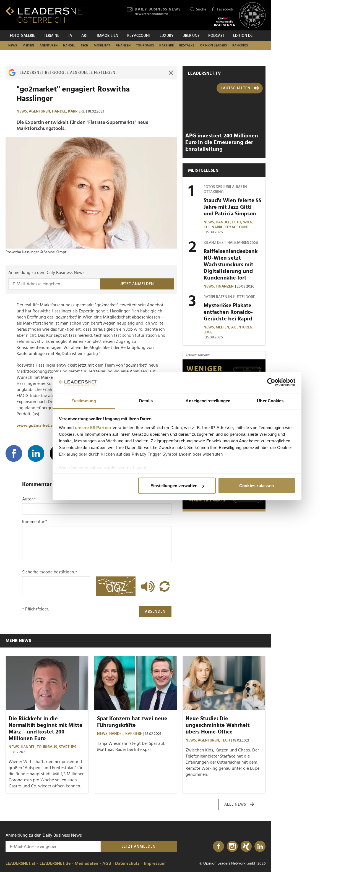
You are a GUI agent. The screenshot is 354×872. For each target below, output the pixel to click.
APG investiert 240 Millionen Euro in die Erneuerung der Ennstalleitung (221, 142)
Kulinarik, (214, 227)
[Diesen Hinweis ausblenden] (171, 72)
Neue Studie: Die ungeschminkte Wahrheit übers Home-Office (218, 725)
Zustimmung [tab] (83, 400)
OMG (208, 332)
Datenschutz (127, 863)
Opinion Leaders (213, 45)
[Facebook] (218, 846)
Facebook (225, 9)
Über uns (191, 36)
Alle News (235, 804)
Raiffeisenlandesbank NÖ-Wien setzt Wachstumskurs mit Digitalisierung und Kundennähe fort (231, 265)
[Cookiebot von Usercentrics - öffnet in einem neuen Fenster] (271, 382)
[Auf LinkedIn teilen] (36, 453)
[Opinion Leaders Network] (252, 15)
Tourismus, (48, 747)
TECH (84, 45)
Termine (51, 36)
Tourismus (145, 45)
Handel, (60, 111)
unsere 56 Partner (93, 427)
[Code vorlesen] (146, 586)
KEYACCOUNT (139, 36)
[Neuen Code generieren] (164, 586)
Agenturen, (40, 111)
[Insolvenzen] (224, 21)
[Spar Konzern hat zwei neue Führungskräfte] (135, 683)
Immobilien (107, 36)
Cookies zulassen (256, 485)
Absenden (155, 611)
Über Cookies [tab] (270, 400)
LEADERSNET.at (20, 863)
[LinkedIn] (260, 846)
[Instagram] (232, 846)
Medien (28, 45)
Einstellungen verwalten (173, 485)
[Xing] (246, 846)
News (12, 45)
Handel (69, 45)
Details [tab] (146, 400)
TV (70, 36)
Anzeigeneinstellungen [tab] (208, 400)
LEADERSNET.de (55, 863)
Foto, (237, 222)
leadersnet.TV (204, 73)
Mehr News (18, 640)
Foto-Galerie (22, 36)
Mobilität (102, 45)
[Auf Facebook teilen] (14, 453)
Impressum (154, 863)
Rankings (240, 45)
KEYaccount (237, 227)
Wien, (248, 222)
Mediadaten (86, 863)
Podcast (216, 36)
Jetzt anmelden (137, 284)
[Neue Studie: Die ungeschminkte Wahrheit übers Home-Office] (224, 683)
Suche (201, 9)
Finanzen (123, 45)
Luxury (167, 36)
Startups (67, 747)
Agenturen (49, 45)
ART (84, 36)
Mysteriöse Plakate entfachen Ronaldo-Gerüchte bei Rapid (228, 312)
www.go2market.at (35, 425)
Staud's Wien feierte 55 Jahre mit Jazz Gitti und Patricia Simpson (232, 207)
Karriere (166, 45)
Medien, (223, 327)
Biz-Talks (186, 45)
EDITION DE (243, 36)
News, (23, 111)
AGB (106, 863)
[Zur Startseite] (47, 15)
